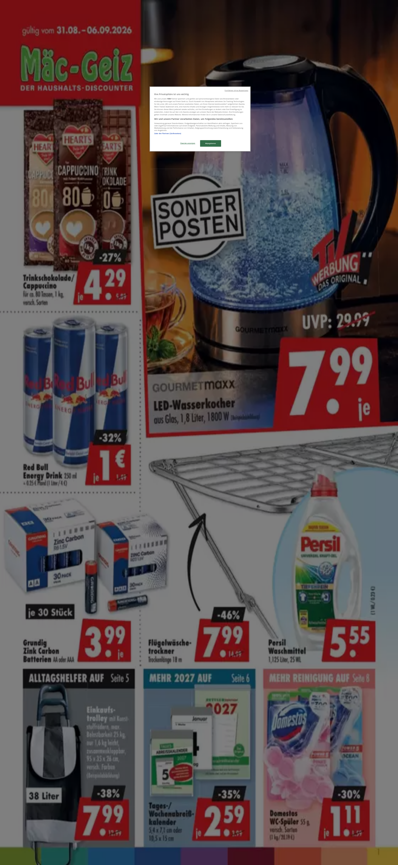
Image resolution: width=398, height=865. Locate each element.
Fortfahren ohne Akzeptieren (236, 90)
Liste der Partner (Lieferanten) (167, 133)
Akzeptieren (210, 143)
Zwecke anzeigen (187, 143)
